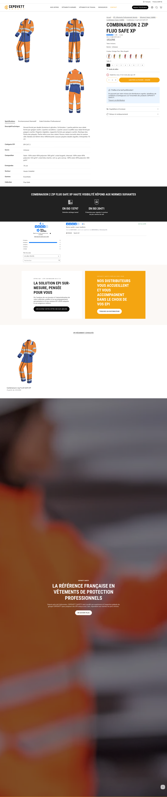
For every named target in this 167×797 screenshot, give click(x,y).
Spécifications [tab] (10, 121)
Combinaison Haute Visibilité (115, 20)
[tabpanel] (48, 154)
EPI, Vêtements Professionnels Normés (125, 17)
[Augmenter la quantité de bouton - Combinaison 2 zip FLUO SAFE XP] (115, 80)
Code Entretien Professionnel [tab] (49, 121)
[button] (54, 7)
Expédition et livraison (117, 109)
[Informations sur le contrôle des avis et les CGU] (50, 233)
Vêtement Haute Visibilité (148, 17)
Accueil (109, 17)
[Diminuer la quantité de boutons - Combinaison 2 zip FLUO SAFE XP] (109, 80)
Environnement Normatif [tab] (27, 121)
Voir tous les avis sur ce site (41, 236)
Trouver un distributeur (116, 100)
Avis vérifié (143, 224)
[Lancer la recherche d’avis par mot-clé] (59, 260)
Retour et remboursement (118, 114)
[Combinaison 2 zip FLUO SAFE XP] (27, 361)
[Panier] (161, 7)
